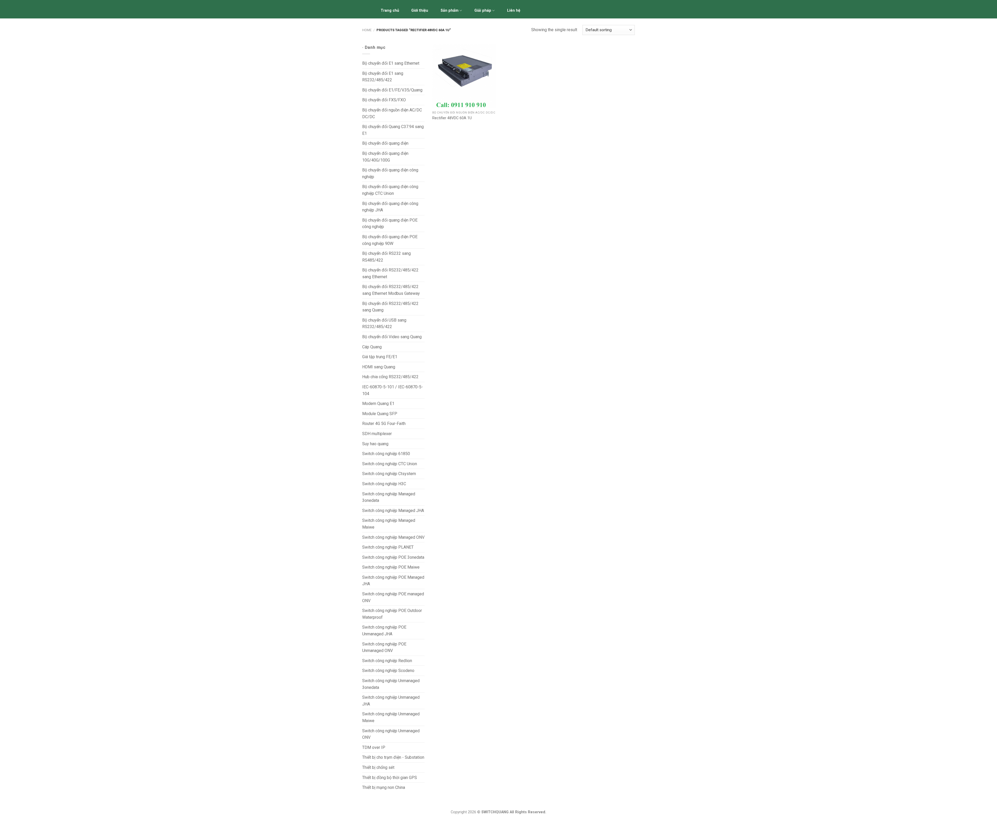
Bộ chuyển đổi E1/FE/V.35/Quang (392, 90)
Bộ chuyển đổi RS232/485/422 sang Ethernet (390, 273)
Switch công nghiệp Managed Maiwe (388, 524)
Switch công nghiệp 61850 (386, 453)
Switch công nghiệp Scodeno (388, 670)
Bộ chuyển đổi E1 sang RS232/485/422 (382, 77)
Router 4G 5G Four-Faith (384, 423)
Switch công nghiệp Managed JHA (393, 510)
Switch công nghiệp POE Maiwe (391, 567)
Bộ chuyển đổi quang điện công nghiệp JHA (390, 207)
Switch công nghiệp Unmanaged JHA (391, 701)
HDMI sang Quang (378, 366)
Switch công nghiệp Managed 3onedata (388, 497)
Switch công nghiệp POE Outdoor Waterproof (392, 614)
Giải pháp (482, 10)
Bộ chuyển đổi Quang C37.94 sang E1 (393, 130)
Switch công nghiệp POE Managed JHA (393, 581)
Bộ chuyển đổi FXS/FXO (384, 99)
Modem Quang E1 (378, 403)
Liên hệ (513, 10)
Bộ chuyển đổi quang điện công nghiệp (390, 173)
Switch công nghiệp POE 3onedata (393, 557)
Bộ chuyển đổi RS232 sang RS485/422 (386, 257)
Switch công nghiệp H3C (384, 483)
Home (367, 30)
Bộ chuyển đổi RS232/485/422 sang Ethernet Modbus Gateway (391, 290)
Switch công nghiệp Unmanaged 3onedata (391, 684)
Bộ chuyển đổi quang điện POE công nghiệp (389, 223)
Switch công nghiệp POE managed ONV (393, 597)
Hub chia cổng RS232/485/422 (390, 376)
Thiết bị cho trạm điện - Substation (393, 757)
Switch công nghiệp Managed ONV (393, 537)
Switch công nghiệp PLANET (388, 547)
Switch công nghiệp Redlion (387, 660)
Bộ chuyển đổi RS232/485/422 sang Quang (390, 307)
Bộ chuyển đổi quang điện (385, 143)
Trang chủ (390, 10)
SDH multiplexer (377, 433)
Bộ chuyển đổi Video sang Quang (392, 336)
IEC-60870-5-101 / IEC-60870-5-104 (392, 390)
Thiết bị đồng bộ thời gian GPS (389, 777)
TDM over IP (373, 747)
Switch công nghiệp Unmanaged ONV (391, 734)
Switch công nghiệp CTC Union (389, 463)
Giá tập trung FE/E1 (379, 356)
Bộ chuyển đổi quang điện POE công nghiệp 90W (389, 240)
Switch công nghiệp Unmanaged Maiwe (391, 717)
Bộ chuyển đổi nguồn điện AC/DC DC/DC (392, 113)
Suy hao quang (375, 443)
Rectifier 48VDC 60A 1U (452, 118)
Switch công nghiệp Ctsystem (389, 473)
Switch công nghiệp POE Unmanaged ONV (384, 647)
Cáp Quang (372, 346)
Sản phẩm (450, 10)
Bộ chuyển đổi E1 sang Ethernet (390, 63)
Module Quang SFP (379, 413)
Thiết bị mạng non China (383, 787)
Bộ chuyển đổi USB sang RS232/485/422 (384, 323)
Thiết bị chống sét (378, 767)
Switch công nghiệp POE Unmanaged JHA (384, 630)
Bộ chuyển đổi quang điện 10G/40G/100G (385, 157)
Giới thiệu (419, 10)
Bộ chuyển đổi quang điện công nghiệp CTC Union (390, 190)
